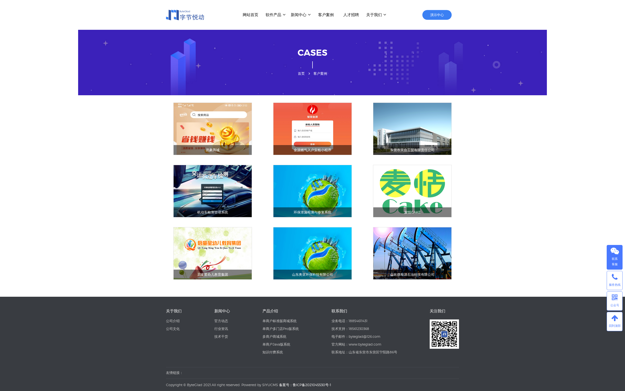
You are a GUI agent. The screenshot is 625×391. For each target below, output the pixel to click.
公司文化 (173, 329)
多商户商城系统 (274, 336)
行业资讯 (221, 329)
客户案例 (326, 14)
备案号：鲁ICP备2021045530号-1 (305, 385)
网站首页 (250, 14)
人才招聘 (351, 14)
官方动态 (221, 321)
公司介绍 (173, 321)
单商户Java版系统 (276, 344)
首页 (301, 73)
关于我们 (374, 14)
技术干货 (221, 336)
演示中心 (437, 15)
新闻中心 (298, 14)
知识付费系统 (272, 352)
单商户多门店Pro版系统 (280, 329)
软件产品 (273, 14)
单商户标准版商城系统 (279, 321)
